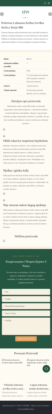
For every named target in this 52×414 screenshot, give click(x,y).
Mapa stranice (36, 405)
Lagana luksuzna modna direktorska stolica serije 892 (38, 386)
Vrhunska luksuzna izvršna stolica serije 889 (13, 386)
